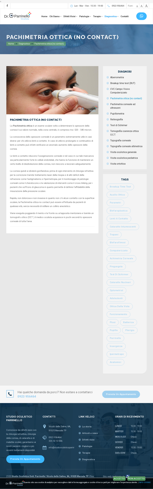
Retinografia (116, 119)
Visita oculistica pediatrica (124, 158)
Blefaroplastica (119, 210)
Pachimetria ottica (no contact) (49, 44)
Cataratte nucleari (120, 282)
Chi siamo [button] (54, 16)
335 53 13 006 (55, 441)
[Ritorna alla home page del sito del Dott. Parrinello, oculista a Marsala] (18, 15)
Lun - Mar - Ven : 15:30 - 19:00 (88, 6)
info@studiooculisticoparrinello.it (64, 447)
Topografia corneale (120, 140)
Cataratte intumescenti (123, 226)
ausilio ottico (117, 194)
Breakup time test (120, 186)
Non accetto (136, 478)
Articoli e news (90, 433)
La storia (86, 426)
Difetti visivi (88, 439)
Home (44, 16)
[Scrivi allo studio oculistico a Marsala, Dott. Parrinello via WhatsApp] (141, 16)
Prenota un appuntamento (121, 394)
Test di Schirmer (118, 125)
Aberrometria (117, 77)
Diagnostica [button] (111, 16)
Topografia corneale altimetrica (126, 146)
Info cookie (145, 482)
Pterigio (129, 330)
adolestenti (116, 298)
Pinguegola (116, 266)
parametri (115, 202)
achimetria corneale (121, 258)
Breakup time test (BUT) (122, 83)
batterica (128, 322)
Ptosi (113, 322)
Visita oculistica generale (123, 152)
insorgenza (116, 346)
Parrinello (115, 338)
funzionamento (118, 314)
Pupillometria (117, 113)
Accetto (119, 478)
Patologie (87, 446)
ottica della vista (120, 306)
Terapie (86, 453)
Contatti (125, 16)
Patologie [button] (84, 16)
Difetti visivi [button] (70, 16)
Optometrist (116, 290)
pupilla (114, 330)
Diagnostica (24, 44)
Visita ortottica (118, 163)
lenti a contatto (119, 218)
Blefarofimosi (118, 242)
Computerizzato (119, 250)
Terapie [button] (97, 16)
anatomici (115, 362)
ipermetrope (117, 354)
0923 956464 (117, 6)
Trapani (114, 234)
